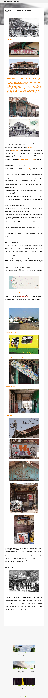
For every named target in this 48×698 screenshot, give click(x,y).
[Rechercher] (20, 2)
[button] (5, 13)
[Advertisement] (24, 633)
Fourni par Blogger (24, 696)
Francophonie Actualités (11, 1)
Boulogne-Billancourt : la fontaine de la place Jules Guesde (22, 652)
